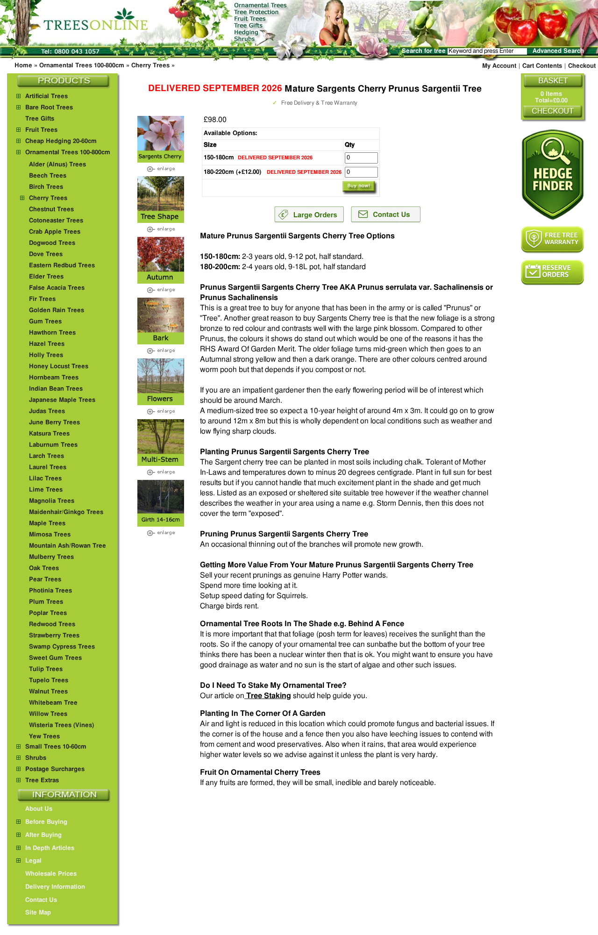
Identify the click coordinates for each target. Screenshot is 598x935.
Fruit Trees (41, 130)
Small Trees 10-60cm (55, 747)
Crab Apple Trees (54, 232)
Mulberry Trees (51, 557)
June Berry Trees (54, 423)
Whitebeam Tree (53, 703)
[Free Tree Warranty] (552, 240)
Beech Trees (47, 176)
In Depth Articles (49, 848)
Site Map (38, 913)
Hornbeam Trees (53, 378)
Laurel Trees (47, 467)
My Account (499, 66)
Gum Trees (45, 322)
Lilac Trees (45, 479)
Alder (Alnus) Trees (57, 165)
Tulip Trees (46, 669)
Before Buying (46, 822)
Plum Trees (46, 602)
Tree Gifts (39, 119)
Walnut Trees (48, 692)
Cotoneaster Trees (56, 221)
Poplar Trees (48, 613)
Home (23, 66)
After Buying (43, 835)
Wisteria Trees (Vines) (61, 725)
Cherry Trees (150, 66)
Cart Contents (542, 66)
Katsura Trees (49, 434)
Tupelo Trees (48, 681)
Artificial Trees (46, 96)
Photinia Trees (50, 591)
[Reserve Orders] (552, 272)
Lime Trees (46, 490)
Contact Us (41, 900)
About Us (38, 809)
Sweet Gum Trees (55, 658)
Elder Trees (46, 277)
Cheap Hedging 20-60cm (61, 141)
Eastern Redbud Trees (62, 266)
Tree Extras (42, 781)
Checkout (582, 66)
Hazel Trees (46, 344)
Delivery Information (55, 887)
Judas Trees (47, 411)
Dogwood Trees (52, 243)
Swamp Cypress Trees (62, 647)
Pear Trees (45, 580)
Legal (33, 861)
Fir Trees (42, 299)
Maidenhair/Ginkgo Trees (66, 512)
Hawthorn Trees (52, 333)
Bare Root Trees (49, 108)
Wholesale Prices (51, 874)
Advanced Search (558, 51)
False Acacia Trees (57, 288)
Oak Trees (44, 568)
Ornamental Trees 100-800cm (81, 66)
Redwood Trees (52, 624)
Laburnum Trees (53, 445)
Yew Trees (44, 737)
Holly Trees (46, 355)
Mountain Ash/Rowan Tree (67, 546)
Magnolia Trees (51, 501)
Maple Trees (47, 524)
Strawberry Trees (54, 636)
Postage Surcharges (55, 769)
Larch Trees (46, 456)
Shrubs (35, 758)
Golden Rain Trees (56, 310)
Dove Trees (46, 254)
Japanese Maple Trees (62, 400)
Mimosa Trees (50, 535)
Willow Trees (48, 714)
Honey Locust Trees (58, 367)
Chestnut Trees (51, 210)
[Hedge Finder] (552, 174)
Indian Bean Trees (56, 389)
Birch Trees (46, 187)
